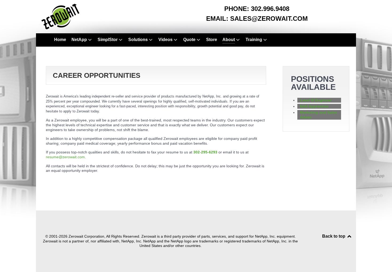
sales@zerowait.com (269, 18)
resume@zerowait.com (65, 157)
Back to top (334, 236)
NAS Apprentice (314, 106)
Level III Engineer (315, 100)
